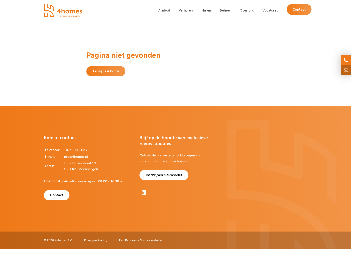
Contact (56, 195)
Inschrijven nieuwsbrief (164, 175)
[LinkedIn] (143, 192)
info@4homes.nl (75, 157)
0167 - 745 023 (75, 150)
